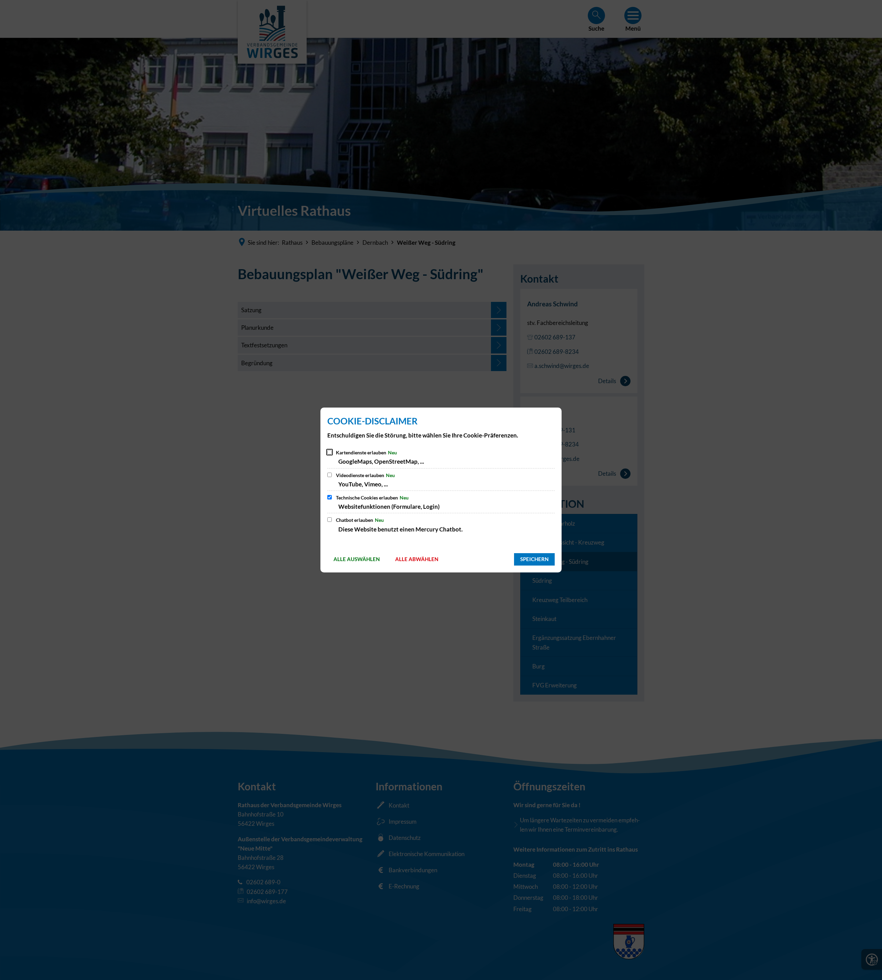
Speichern (534, 559)
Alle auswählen (357, 559)
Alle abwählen (416, 559)
